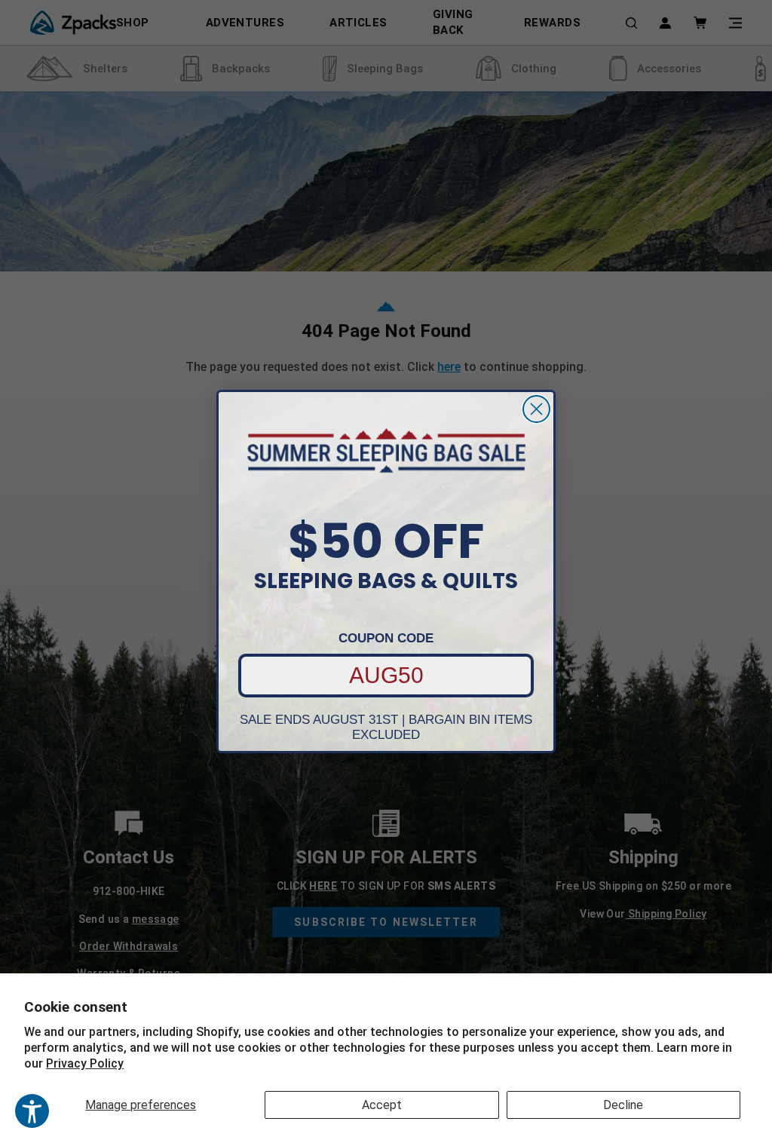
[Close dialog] (536, 409)
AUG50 (386, 675)
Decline (623, 1105)
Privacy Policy (85, 1063)
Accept (382, 1105)
